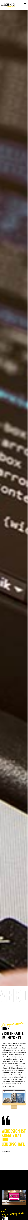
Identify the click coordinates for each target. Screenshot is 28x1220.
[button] (25, 4)
